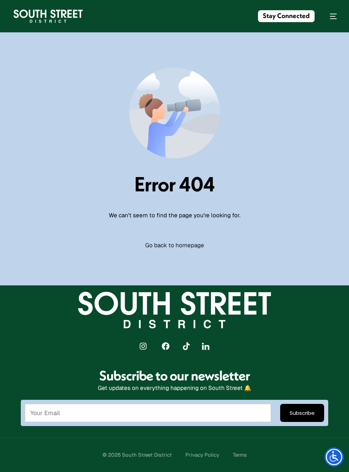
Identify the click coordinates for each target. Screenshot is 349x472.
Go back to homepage (174, 245)
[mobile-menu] (330, 16)
